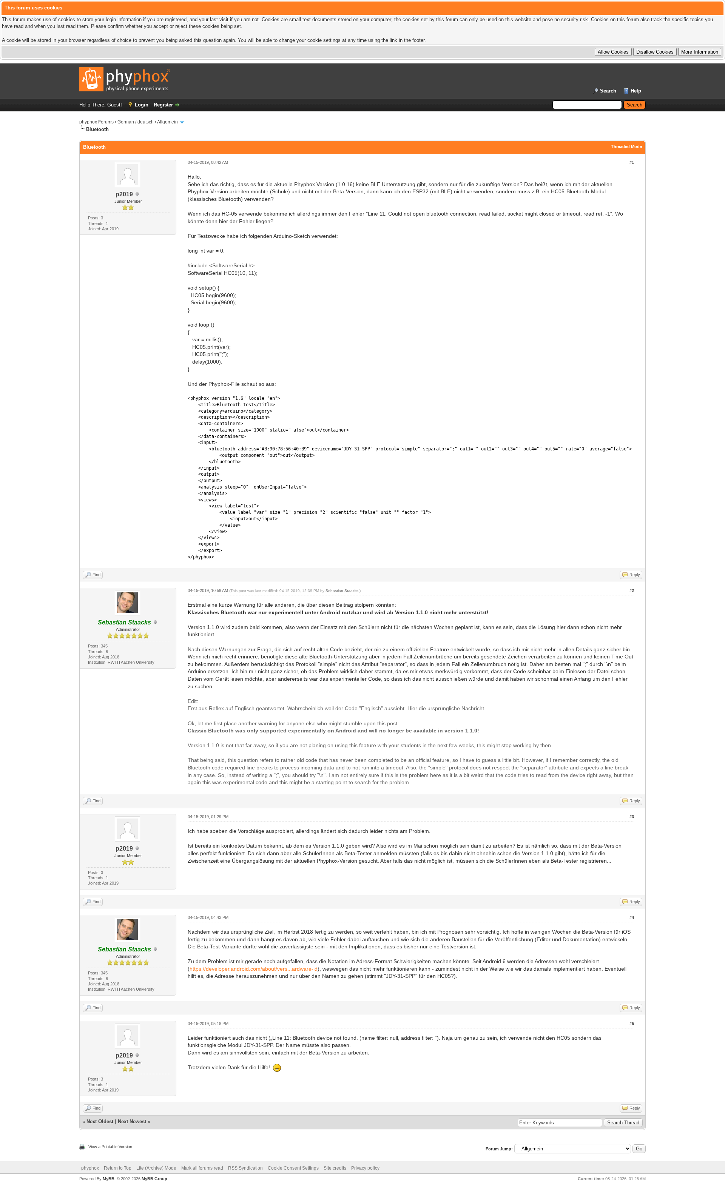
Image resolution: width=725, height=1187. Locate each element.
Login (141, 105)
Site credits (335, 1168)
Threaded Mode (626, 146)
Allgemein (167, 122)
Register (163, 105)
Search (608, 91)
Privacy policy (365, 1168)
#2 (631, 590)
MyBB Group (154, 1178)
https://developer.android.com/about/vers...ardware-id (254, 969)
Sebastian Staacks (341, 591)
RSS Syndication (245, 1168)
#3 (631, 816)
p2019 (124, 194)
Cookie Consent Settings (293, 1168)
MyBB (108, 1178)
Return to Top (117, 1168)
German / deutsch (135, 122)
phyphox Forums (96, 122)
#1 (631, 162)
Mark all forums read (202, 1168)
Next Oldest (99, 1121)
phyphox (90, 1168)
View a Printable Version (110, 1146)
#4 (631, 917)
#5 (631, 1023)
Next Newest (132, 1121)
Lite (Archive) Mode (156, 1168)
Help (636, 91)
